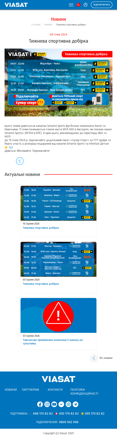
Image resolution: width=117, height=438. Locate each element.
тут (11, 147)
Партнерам (30, 390)
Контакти (55, 390)
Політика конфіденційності (84, 392)
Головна (35, 24)
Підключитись (101, 4)
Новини (48, 24)
